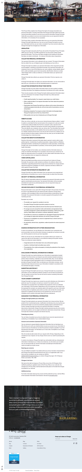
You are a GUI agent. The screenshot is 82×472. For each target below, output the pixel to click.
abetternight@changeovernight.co (30, 356)
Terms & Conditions (29, 470)
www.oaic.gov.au (53, 375)
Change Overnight (14, 456)
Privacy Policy (36, 470)
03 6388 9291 (17, 438)
